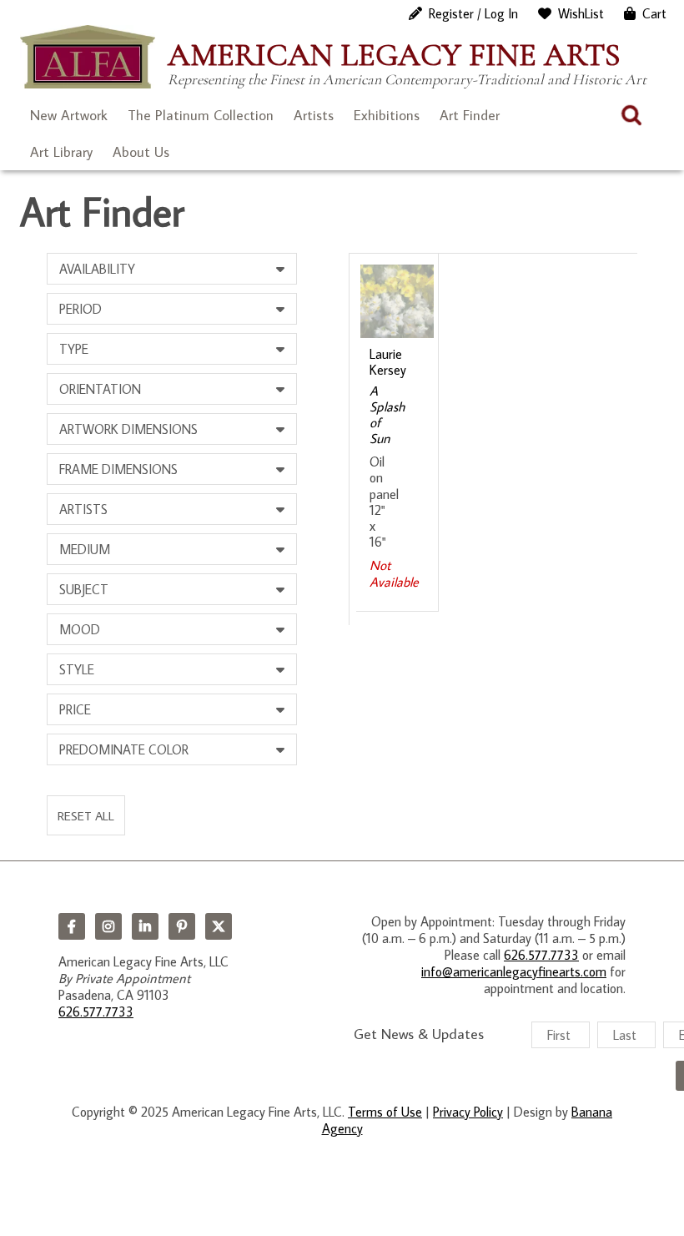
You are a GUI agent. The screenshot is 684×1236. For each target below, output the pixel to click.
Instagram (108, 926)
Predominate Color (124, 749)
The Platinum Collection (201, 115)
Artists (314, 115)
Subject (83, 589)
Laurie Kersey (388, 362)
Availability (97, 268)
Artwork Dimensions (128, 429)
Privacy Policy (468, 1111)
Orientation (100, 389)
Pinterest (181, 926)
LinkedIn (145, 926)
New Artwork (69, 115)
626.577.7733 (95, 1011)
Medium (84, 549)
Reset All (86, 815)
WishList (581, 13)
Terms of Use (385, 1111)
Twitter (218, 926)
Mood (79, 629)
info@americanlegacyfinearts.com (513, 971)
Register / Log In (473, 13)
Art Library (61, 152)
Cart (654, 13)
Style (76, 669)
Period (80, 308)
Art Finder (470, 115)
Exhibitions (387, 115)
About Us (141, 152)
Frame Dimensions (118, 469)
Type (73, 349)
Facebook (71, 926)
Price (75, 709)
